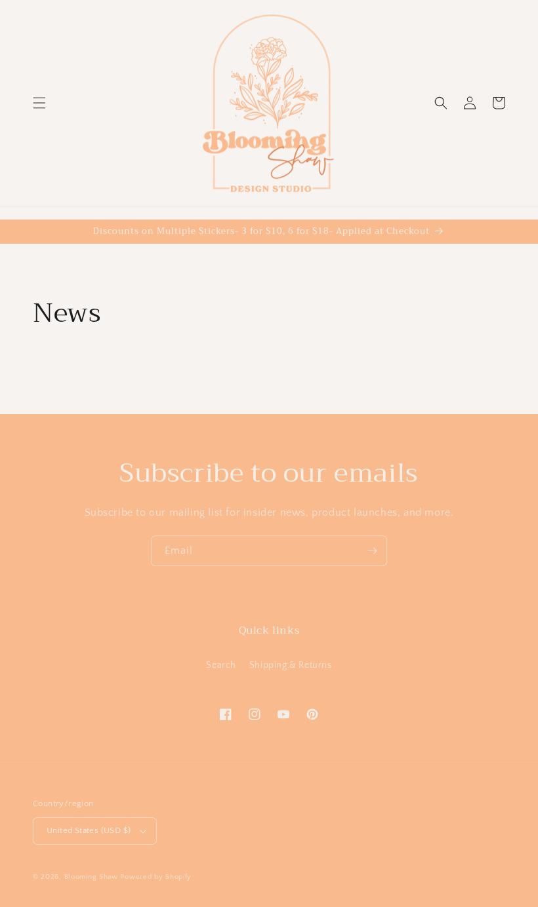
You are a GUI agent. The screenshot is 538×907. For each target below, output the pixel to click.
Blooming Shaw (91, 877)
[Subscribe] (372, 550)
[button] (39, 102)
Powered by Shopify (156, 877)
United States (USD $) (89, 830)
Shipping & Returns (290, 665)
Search (221, 665)
